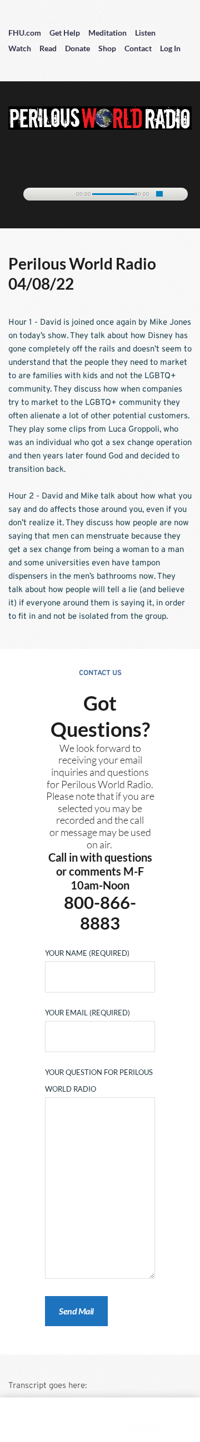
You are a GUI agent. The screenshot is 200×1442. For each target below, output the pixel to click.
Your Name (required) (87, 953)
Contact (138, 48)
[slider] (159, 194)
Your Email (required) (87, 1012)
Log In (170, 48)
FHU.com (24, 32)
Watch (19, 48)
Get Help (64, 32)
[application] (100, 192)
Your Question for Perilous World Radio (99, 1080)
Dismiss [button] (145, 1426)
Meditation (107, 32)
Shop (107, 48)
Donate (77, 48)
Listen (145, 32)
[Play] (37, 194)
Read (48, 48)
